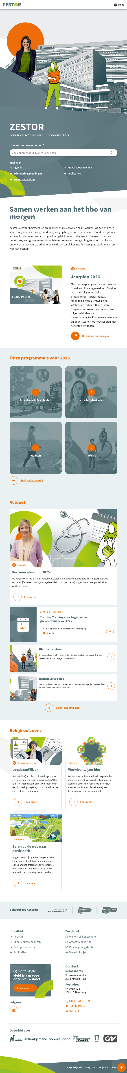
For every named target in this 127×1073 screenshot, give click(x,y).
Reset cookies (109, 1067)
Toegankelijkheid (74, 1067)
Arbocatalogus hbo (80, 941)
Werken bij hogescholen (83, 936)
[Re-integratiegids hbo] (109, 910)
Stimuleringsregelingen (27, 941)
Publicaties (19, 952)
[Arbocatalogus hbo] (85, 910)
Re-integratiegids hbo (81, 947)
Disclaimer (97, 1067)
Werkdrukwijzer (78, 952)
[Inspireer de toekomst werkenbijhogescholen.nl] (57, 910)
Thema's (18, 936)
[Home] (11, 4)
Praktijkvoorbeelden (25, 947)
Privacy (87, 1067)
